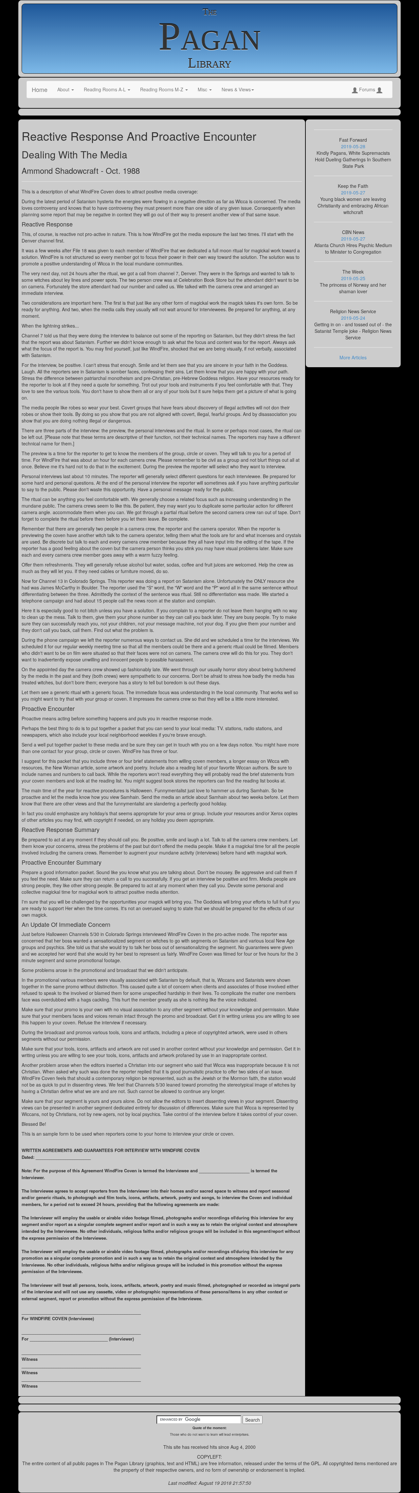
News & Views (236, 89)
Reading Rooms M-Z (162, 89)
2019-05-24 (353, 318)
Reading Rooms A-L (105, 89)
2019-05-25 (353, 278)
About (64, 89)
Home (39, 89)
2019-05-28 (353, 146)
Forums (367, 89)
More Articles (353, 357)
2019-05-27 (353, 192)
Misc (203, 89)
